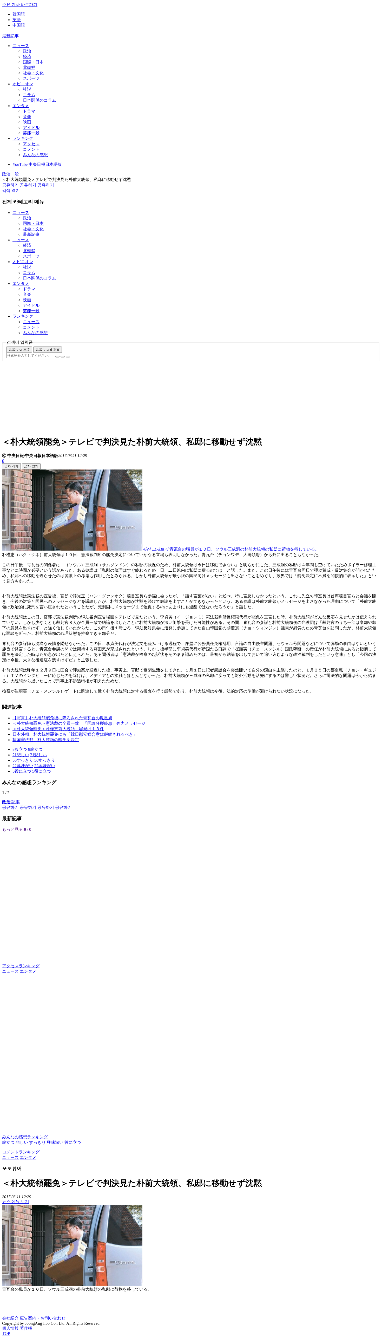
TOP (6, 1333)
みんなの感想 (35, 155)
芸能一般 (31, 133)
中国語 (18, 25)
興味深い (55, 1142)
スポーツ (31, 78)
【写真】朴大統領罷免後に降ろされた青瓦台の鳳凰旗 (62, 718)
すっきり (37, 1142)
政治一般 (10, 174)
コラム (29, 95)
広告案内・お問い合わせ (42, 1318)
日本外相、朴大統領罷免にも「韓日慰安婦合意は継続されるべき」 (74, 734)
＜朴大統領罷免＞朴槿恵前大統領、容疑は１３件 (58, 729)
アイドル (31, 127)
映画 (27, 122)
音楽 (27, 116)
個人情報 (10, 1328)
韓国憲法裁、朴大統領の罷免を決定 (45, 739)
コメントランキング (20, 1152)
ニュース (20, 45)
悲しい (22, 1142)
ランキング (22, 138)
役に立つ (72, 1142)
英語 (16, 19)
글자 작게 (11, 466)
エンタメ (20, 105)
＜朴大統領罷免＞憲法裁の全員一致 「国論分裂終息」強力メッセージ (79, 723)
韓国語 (18, 14)
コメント (31, 149)
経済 (27, 56)
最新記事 (10, 36)
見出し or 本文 (19, 349)
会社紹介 (10, 1318)
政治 (27, 51)
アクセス (31, 144)
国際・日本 (33, 62)
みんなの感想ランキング (25, 1137)
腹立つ (8, 1142)
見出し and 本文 (47, 349)
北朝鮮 (29, 67)
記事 (11, 802)
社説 (27, 89)
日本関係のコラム (39, 100)
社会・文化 (33, 73)
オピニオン (22, 84)
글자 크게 (31, 466)
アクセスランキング (20, 966)
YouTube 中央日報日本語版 (37, 164)
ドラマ (29, 111)
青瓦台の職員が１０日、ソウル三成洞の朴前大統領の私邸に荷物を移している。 (244, 549)
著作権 (26, 1328)
